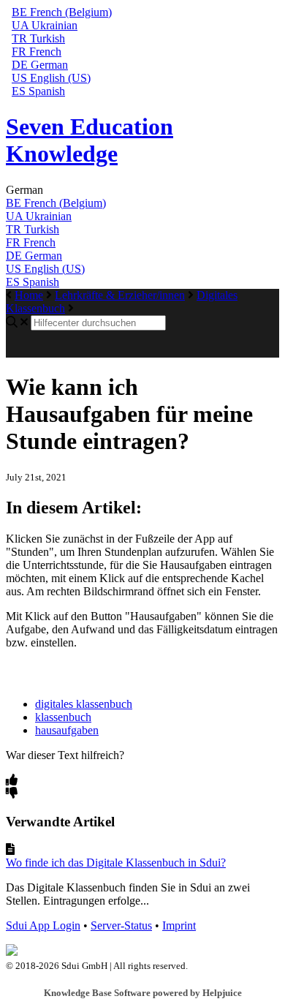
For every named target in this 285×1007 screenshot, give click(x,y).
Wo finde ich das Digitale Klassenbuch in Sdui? (116, 862)
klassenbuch (63, 717)
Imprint (179, 925)
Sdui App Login (43, 925)
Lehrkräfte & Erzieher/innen (120, 295)
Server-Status (121, 925)
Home (29, 295)
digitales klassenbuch (83, 704)
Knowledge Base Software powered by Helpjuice (143, 992)
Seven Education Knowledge (89, 140)
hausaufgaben (67, 730)
